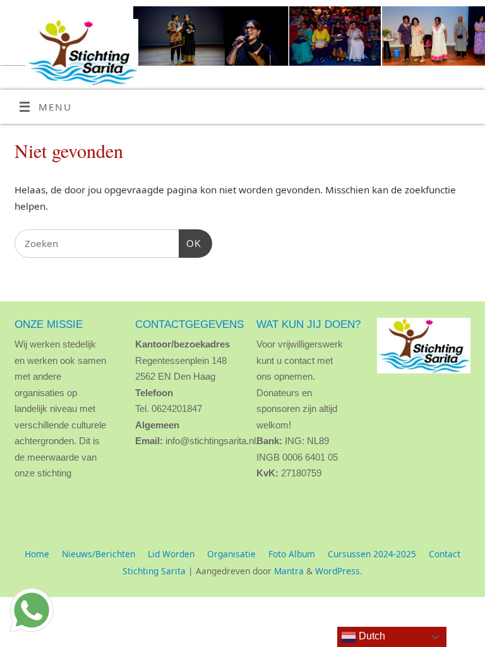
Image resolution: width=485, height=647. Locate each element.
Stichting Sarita (154, 571)
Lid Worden (171, 554)
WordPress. (338, 571)
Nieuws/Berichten (98, 554)
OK (190, 243)
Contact (444, 554)
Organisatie (231, 554)
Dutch (370, 636)
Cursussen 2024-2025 (372, 554)
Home (37, 554)
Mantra (289, 571)
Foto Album (291, 554)
